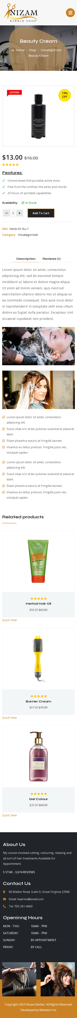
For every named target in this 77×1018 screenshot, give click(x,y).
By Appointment (43, 940)
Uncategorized (51, 50)
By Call (36, 947)
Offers (14, 92)
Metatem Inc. (48, 1010)
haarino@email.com (30, 899)
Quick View (9, 620)
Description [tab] (25, 259)
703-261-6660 (23, 906)
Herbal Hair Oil (38, 604)
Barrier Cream (38, 701)
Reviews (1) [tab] (52, 259)
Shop (32, 50)
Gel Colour (38, 799)
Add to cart (41, 213)
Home (20, 50)
